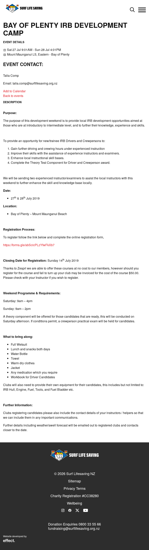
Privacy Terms (75, 488)
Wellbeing (74, 503)
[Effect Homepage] (9, 540)
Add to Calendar (14, 91)
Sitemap (74, 480)
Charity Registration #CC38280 (74, 495)
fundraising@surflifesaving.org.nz (74, 528)
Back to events (13, 95)
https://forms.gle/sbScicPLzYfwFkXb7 (29, 245)
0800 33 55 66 (90, 523)
